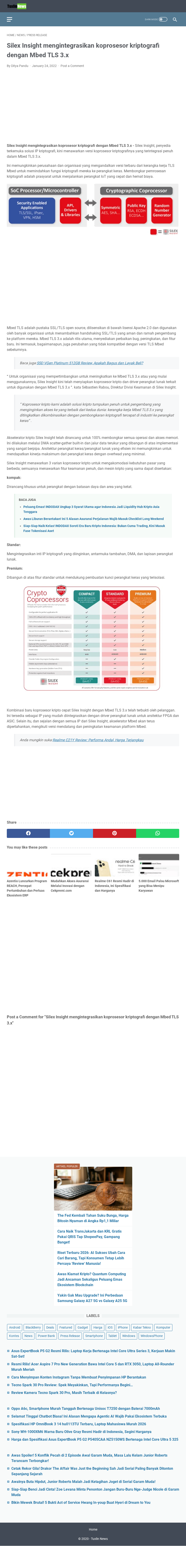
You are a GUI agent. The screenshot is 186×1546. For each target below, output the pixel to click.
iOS (110, 1327)
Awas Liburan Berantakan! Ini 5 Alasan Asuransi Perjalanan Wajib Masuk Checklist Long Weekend (93, 519)
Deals (50, 1327)
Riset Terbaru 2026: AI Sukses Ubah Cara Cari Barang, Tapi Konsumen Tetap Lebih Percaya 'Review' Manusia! (91, 1258)
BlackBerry (33, 1327)
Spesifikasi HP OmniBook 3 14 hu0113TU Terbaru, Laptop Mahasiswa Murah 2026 (78, 1424)
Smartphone (94, 1336)
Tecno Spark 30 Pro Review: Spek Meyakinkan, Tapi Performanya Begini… (72, 1385)
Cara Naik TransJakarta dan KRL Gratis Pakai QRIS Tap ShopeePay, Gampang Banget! (89, 1236)
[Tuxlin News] (19, 6)
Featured (65, 1327)
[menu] (12, 19)
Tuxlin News (99, 1539)
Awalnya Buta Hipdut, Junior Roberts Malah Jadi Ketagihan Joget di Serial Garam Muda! (83, 1482)
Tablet (112, 1336)
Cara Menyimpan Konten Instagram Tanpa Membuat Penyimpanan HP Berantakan (78, 1377)
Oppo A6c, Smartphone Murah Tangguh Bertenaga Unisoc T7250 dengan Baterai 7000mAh (85, 1408)
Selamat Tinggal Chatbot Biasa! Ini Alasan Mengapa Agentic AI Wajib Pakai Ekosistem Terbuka (89, 1416)
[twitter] (71, 833)
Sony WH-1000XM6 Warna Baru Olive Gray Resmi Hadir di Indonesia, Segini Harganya (81, 1432)
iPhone (123, 1327)
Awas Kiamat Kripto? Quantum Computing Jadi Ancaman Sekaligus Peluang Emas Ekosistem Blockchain (91, 1279)
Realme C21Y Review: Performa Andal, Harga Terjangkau (98, 740)
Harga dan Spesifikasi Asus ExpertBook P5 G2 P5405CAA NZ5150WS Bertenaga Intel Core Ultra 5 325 (94, 1439)
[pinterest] (114, 833)
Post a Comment (72, 66)
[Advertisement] (93, 106)
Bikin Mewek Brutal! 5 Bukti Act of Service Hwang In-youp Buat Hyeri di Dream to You (80, 1502)
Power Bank (46, 1336)
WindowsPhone (152, 1336)
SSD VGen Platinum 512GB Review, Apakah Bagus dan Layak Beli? (90, 363)
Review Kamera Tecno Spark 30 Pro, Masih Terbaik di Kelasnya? (64, 1393)
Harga (97, 1327)
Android (14, 1327)
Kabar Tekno (142, 1327)
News (28, 1336)
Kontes (14, 1336)
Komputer (163, 1327)
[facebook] (28, 833)
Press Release (70, 1336)
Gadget (83, 1327)
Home (93, 1529)
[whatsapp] (157, 833)
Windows (128, 1336)
